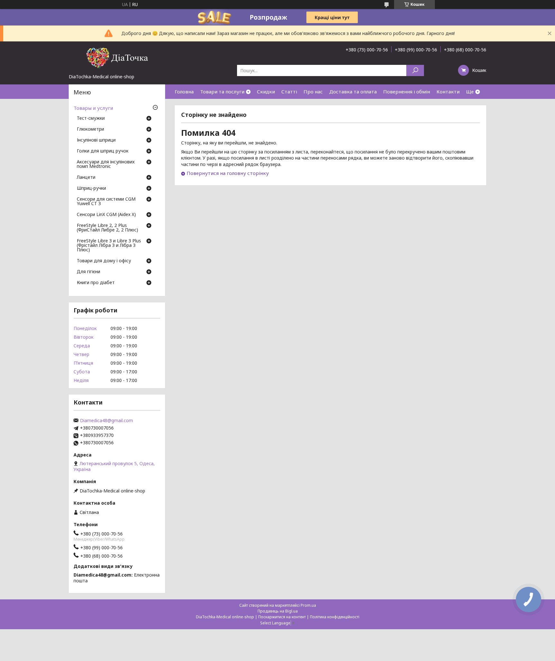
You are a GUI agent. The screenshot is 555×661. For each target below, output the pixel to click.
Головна (184, 91)
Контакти (448, 91)
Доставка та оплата (353, 91)
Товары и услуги (93, 108)
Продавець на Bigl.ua (278, 611)
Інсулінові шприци (96, 140)
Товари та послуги (222, 91)
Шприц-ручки (91, 188)
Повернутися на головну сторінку (228, 173)
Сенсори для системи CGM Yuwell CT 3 (106, 201)
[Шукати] (415, 70)
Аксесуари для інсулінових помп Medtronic (106, 164)
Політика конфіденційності (334, 617)
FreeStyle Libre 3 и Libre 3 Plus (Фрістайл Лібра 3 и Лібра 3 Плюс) (109, 246)
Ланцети (86, 177)
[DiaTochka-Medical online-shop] (116, 57)
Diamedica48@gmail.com (106, 420)
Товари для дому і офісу (104, 261)
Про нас (313, 91)
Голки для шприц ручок (102, 151)
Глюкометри (90, 129)
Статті (289, 91)
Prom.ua (308, 605)
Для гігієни (88, 271)
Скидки (266, 91)
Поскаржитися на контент (282, 617)
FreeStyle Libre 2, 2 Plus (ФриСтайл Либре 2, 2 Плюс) (107, 228)
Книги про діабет (96, 282)
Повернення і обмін (406, 91)
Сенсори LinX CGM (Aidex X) (106, 214)
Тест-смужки (91, 118)
